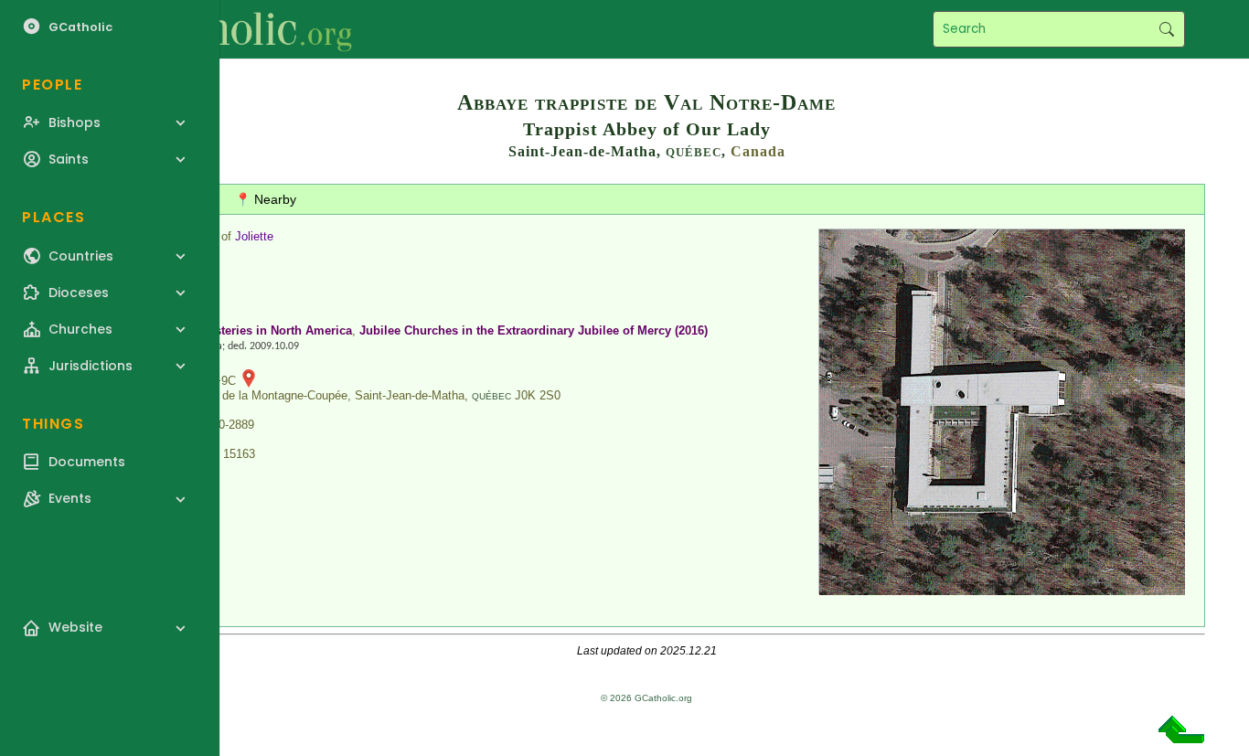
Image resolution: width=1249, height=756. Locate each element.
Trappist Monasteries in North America (243, 330)
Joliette (254, 236)
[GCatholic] (225, 29)
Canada (758, 151)
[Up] (1181, 736)
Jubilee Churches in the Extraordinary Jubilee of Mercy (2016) (533, 330)
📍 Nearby (265, 199)
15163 (239, 454)
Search (1166, 29)
